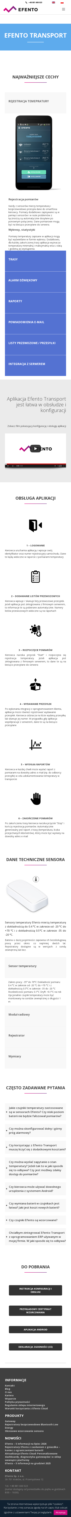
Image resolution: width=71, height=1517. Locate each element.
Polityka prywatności (17, 1401)
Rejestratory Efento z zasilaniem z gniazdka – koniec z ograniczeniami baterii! (32, 1448)
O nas (8, 1392)
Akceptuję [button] (60, 1512)
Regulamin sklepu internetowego (25, 1405)
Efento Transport (35, 35)
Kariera (9, 1395)
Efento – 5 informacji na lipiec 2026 (25, 1443)
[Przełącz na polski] (62, 2)
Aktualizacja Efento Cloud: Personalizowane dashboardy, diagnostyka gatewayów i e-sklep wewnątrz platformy (33, 1457)
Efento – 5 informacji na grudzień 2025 (28, 1463)
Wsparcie (10, 1398)
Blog (7, 1388)
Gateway (10, 1421)
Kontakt (10, 1385)
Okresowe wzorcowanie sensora (24, 1431)
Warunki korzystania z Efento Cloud (26, 1408)
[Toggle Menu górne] (35, 9)
